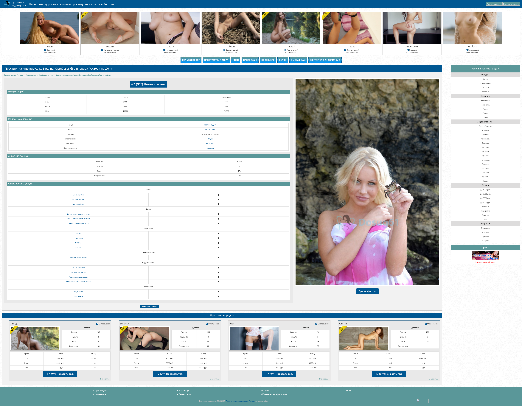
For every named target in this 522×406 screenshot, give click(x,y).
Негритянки (485, 160)
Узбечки (485, 173)
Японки (485, 181)
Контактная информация (325, 60)
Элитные (485, 215)
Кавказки (210, 148)
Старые (485, 241)
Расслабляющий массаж (78, 277)
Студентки (485, 228)
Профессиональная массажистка (78, 282)
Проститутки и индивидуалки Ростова (240, 401)
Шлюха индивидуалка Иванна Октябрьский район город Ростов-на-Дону (83, 75)
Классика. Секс (78, 195)
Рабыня (78, 243)
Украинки (485, 177)
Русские (485, 164)
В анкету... (104, 379)
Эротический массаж (78, 272)
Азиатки (485, 130)
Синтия (343, 323)
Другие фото (366, 291)
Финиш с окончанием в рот (78, 223)
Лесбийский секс (78, 199)
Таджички (485, 168)
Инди (236, 60)
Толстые (485, 92)
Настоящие (250, 60)
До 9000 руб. (485, 202)
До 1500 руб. (485, 190)
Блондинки (210, 143)
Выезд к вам (298, 60)
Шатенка (485, 117)
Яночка (124, 323)
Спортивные (485, 83)
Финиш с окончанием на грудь (78, 214)
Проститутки (101, 390)
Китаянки (485, 151)
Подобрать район (511, 4)
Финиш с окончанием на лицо (78, 219)
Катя (232, 323)
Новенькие (267, 60)
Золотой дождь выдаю (78, 258)
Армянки (485, 135)
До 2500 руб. (485, 194)
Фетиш (78, 234)
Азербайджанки (485, 126)
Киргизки (485, 147)
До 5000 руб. (485, 198)
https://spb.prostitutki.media (485, 262)
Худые (210, 139)
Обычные (485, 88)
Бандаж (78, 247)
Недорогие (485, 211)
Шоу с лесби (78, 292)
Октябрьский (210, 130)
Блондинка (485, 101)
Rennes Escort (191, 60)
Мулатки (485, 156)
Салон (283, 60)
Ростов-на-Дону (494, 4)
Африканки (485, 139)
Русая (485, 109)
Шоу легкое (78, 296)
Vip (485, 219)
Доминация (78, 238)
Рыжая (485, 113)
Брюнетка (485, 105)
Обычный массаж (78, 268)
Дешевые (485, 207)
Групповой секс (78, 204)
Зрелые (485, 236)
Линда (14, 323)
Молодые (485, 232)
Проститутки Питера (216, 60)
